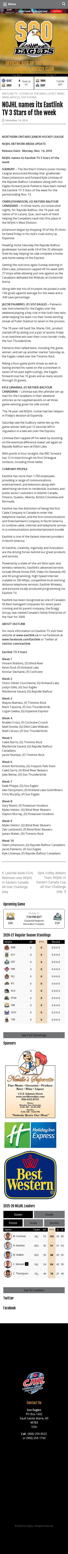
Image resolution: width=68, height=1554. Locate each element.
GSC (36, 1245)
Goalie (49, 1214)
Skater (18, 1214)
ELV (13, 954)
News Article (11, 97)
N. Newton (19, 1245)
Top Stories (29, 97)
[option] (17, 82)
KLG (13, 990)
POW (14, 997)
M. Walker (18, 1254)
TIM (13, 1019)
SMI (13, 1005)
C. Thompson (20, 1273)
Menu (12, 4)
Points (13, 1223)
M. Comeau (19, 1236)
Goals (33, 1223)
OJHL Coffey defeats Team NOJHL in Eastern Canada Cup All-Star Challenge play (51, 882)
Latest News (55, 93)
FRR (13, 969)
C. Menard (18, 1264)
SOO (13, 1012)
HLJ (12, 976)
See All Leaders (34, 1290)
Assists (54, 1223)
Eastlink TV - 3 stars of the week (24, 93)
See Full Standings (34, 1035)
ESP (13, 961)
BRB (13, 947)
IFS (12, 983)
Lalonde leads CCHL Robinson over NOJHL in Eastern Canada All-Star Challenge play (18, 882)
